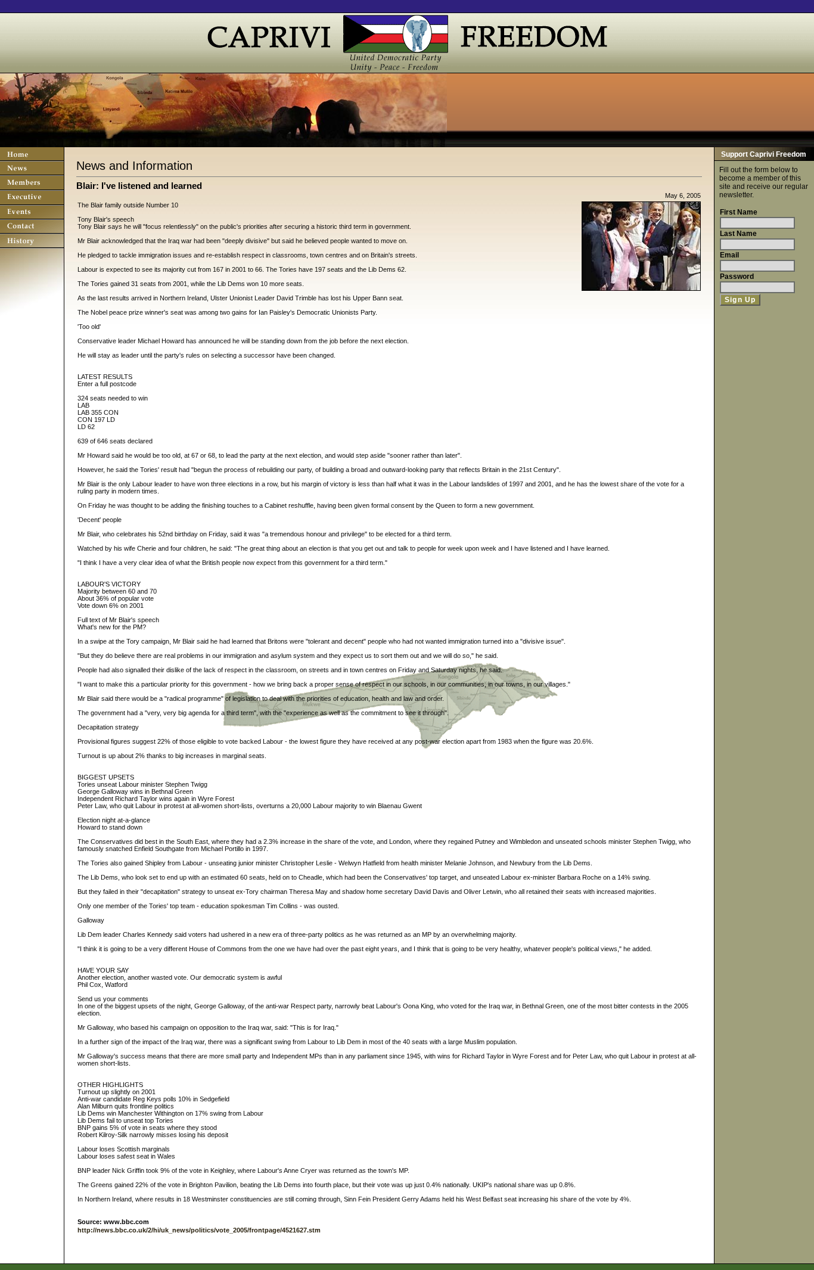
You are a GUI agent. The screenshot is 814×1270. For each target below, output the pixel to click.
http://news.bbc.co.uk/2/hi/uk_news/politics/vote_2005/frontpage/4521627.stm (199, 1230)
